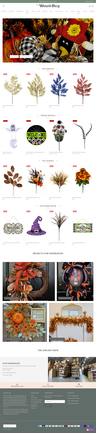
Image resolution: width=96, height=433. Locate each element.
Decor (51, 11)
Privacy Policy (34, 397)
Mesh (39, 11)
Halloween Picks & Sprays (31, 56)
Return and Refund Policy (36, 401)
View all (48, 70)
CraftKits (54, 1)
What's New (4, 11)
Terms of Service (34, 403)
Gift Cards (85, 11)
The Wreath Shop (8, 429)
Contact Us (33, 408)
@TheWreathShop (75, 400)
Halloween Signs (15, 56)
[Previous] (5, 40)
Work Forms (44, 11)
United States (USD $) (88, 1)
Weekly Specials (19, 11)
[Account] (89, 6)
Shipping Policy (34, 406)
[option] (48, 40)
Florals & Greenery (59, 11)
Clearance (72, 11)
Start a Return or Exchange (36, 399)
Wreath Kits (11, 11)
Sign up (48, 405)
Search (32, 395)
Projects (78, 11)
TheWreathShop (75, 395)
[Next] (90, 40)
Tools (67, 11)
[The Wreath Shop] (48, 6)
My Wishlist (92, 11)
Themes (27, 11)
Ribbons (33, 11)
